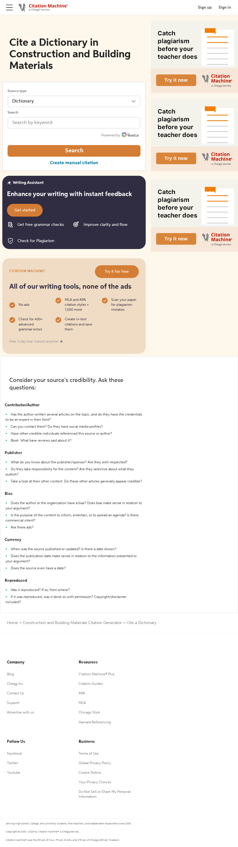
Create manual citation (74, 163)
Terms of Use (89, 753)
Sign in (225, 8)
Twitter (12, 763)
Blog (10, 674)
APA (82, 693)
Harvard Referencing (95, 722)
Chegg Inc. (15, 684)
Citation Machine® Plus (96, 674)
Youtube (13, 773)
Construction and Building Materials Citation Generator (72, 623)
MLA (82, 703)
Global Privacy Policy (95, 763)
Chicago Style (89, 712)
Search (13, 112)
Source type (17, 91)
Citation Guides (91, 684)
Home (12, 623)
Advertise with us (20, 712)
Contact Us (15, 693)
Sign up (205, 8)
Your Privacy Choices (95, 782)
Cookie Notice (90, 773)
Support (13, 703)
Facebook (14, 753)
